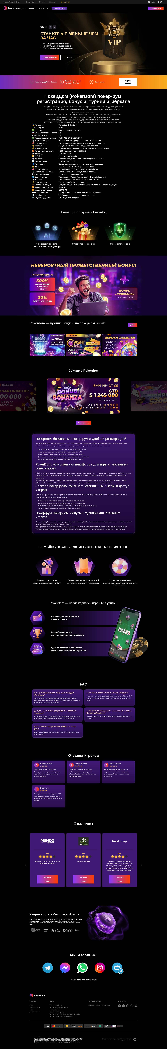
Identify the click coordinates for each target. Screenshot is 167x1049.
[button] (26, 865)
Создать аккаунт (50, 57)
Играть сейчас (128, 82)
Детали (132, 325)
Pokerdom (36, 1038)
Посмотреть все (83, 423)
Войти (69, 57)
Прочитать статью (51, 879)
